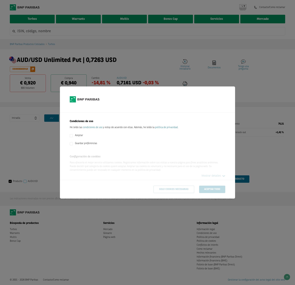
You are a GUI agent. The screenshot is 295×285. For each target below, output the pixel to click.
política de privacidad (166, 127)
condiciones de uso (92, 127)
